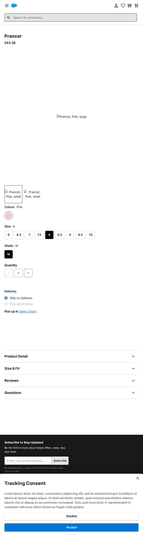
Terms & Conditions (48, 467)
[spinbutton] (18, 273)
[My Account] (116, 5)
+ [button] (28, 273)
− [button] (9, 273)
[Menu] (6, 5)
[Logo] (14, 5)
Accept (71, 527)
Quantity (10, 265)
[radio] (8, 215)
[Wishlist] (123, 5)
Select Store (27, 311)
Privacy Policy (12, 471)
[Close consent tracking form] (138, 478)
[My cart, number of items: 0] (136, 5)
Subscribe (60, 460)
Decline (71, 516)
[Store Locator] (129, 5)
